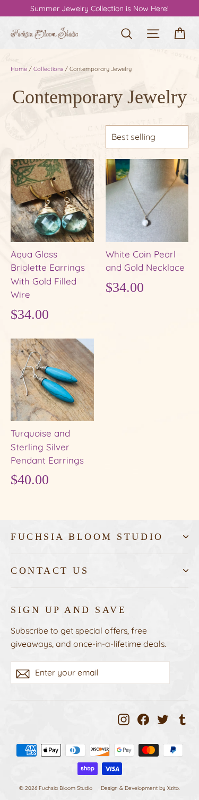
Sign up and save (68, 610)
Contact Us (50, 570)
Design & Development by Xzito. (140, 788)
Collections (48, 69)
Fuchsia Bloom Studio (87, 536)
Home (19, 69)
